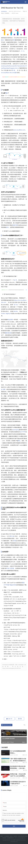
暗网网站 (7, 13)
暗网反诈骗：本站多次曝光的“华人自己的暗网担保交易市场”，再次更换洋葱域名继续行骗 (18, 775)
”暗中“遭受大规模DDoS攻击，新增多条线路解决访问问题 (18, 760)
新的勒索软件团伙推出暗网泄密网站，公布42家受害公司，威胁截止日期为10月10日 (18, 767)
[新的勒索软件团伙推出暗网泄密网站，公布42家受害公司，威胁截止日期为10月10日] (5, 768)
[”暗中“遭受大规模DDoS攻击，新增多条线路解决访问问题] (5, 760)
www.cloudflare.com (19, 130)
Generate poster (7, 725)
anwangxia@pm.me (21, 837)
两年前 (12, 536)
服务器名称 (8, 333)
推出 (2, 40)
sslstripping (15, 429)
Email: (5, 806)
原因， (14, 70)
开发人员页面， (10, 568)
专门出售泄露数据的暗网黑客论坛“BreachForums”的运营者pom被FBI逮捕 (18, 752)
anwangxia (4, 11)
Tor (6, 93)
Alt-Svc (16, 304)
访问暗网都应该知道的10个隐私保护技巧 (18, 782)
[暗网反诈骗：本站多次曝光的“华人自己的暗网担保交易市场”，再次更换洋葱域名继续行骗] (5, 775)
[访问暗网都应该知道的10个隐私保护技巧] (5, 783)
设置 (4, 389)
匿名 (19, 440)
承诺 (14, 540)
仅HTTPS (22, 432)
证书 (15, 280)
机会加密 (10, 319)
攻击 (7, 227)
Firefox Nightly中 (6, 313)
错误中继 (15, 225)
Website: (5, 810)
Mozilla (15, 311)
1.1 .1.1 (22, 51)
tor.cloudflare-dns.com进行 (9, 72)
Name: (5, 802)
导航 (24, 11)
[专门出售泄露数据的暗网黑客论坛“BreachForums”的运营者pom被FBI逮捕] (5, 752)
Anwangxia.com (14, 841)
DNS (14, 40)
